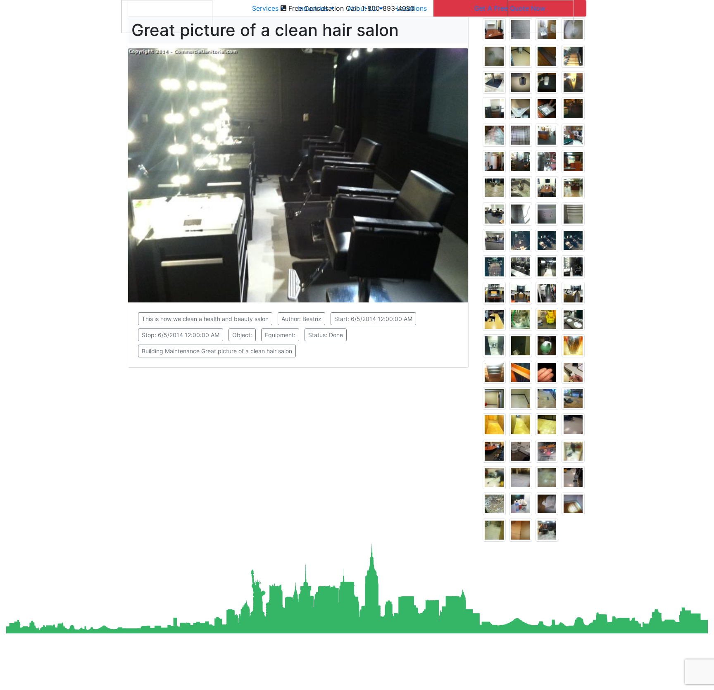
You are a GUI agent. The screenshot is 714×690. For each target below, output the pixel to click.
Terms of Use (327, 678)
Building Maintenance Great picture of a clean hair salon (217, 351)
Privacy (291, 678)
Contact (364, 678)
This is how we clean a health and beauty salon (205, 318)
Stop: (180, 334)
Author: (301, 318)
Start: (373, 318)
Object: (242, 334)
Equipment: (280, 334)
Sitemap (264, 678)
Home (238, 678)
